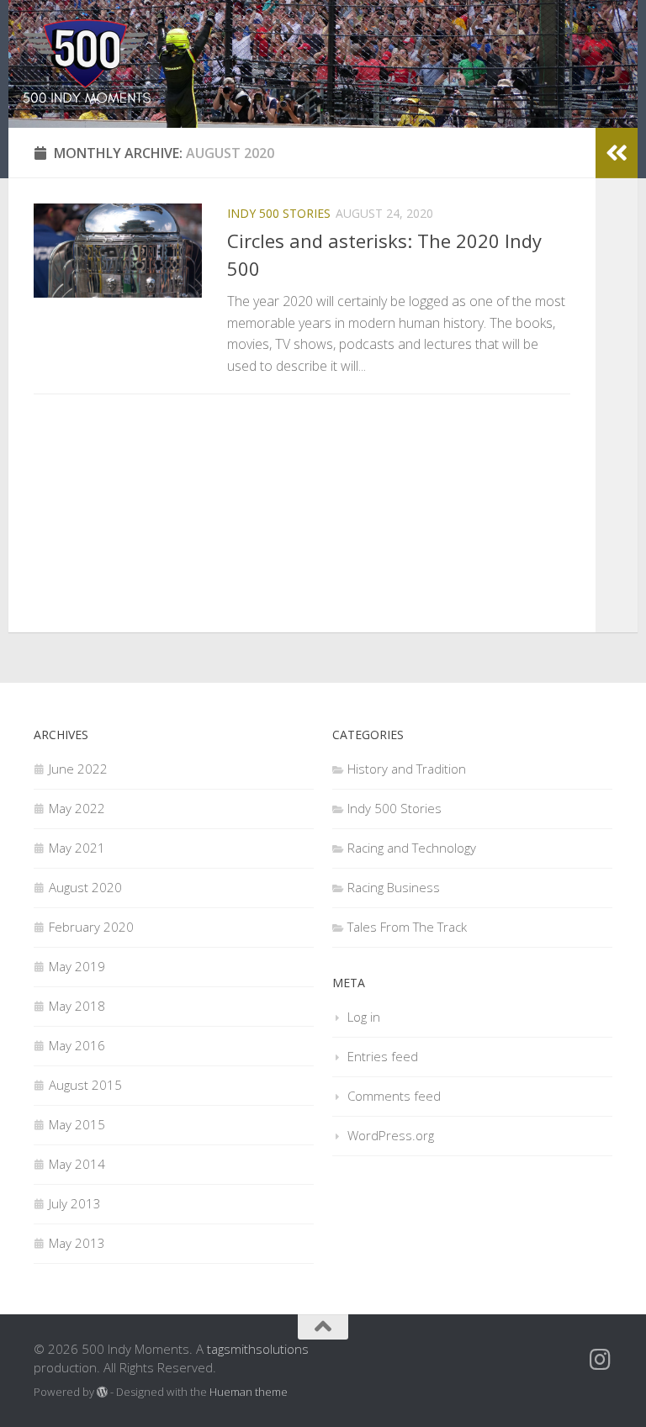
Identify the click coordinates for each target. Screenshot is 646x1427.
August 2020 (85, 887)
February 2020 (91, 926)
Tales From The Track (407, 926)
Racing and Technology (411, 847)
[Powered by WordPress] (102, 1392)
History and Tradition (406, 768)
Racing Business (393, 887)
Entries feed (382, 1056)
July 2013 (75, 1203)
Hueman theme (248, 1391)
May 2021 (77, 847)
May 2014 (77, 1163)
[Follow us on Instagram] (600, 1360)
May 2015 (77, 1124)
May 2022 (77, 808)
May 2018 (77, 1005)
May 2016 (77, 1045)
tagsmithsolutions (258, 1348)
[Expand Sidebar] (617, 153)
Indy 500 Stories (279, 213)
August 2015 (85, 1084)
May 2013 (77, 1242)
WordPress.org (390, 1135)
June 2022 (78, 768)
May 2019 (77, 966)
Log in (363, 1016)
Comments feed (394, 1095)
